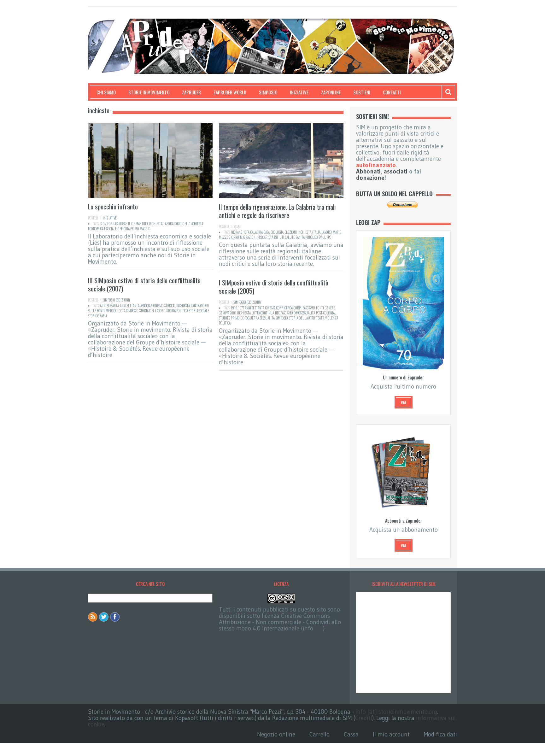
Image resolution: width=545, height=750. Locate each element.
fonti (320, 307)
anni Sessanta (109, 305)
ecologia (277, 232)
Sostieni (361, 92)
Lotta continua (263, 312)
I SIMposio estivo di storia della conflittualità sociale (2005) (273, 287)
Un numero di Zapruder (403, 377)
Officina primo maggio (134, 228)
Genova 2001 (227, 312)
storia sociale (199, 310)
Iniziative (299, 92)
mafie (337, 232)
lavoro (326, 232)
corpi (298, 307)
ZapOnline (331, 92)
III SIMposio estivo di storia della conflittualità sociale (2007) (144, 284)
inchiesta (155, 223)
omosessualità (304, 312)
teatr (320, 317)
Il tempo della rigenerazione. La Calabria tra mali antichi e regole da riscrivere (277, 211)
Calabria (256, 232)
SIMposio (268, 92)
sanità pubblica (307, 237)
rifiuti (279, 237)
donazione (370, 177)
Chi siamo (106, 92)
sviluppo (325, 237)
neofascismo (284, 312)
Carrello (319, 734)
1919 (234, 307)
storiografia (97, 315)
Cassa (351, 734)
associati (395, 171)
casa (267, 232)
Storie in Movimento (148, 92)
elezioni (290, 232)
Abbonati (368, 171)
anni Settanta (129, 305)
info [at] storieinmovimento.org (396, 711)
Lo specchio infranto (113, 206)
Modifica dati (440, 734)
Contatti (392, 92)
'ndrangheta (240, 232)
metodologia (115, 310)
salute (290, 237)
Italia (316, 232)
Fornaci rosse (117, 223)
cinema (270, 307)
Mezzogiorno (229, 237)
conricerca (284, 307)
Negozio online (276, 734)
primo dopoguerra (245, 317)
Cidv (103, 223)
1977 (241, 307)
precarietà (265, 237)
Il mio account (391, 734)
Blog (237, 226)
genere (330, 307)
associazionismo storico (157, 305)
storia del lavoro (152, 310)
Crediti (363, 718)
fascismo (308, 307)
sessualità (267, 317)
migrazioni (248, 237)
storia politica (177, 310)
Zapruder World (230, 92)
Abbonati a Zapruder (403, 520)
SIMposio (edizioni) (116, 299)
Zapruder (191, 92)
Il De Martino (138, 223)
